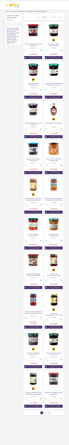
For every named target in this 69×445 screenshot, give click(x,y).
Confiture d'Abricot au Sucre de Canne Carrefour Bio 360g (33, 199)
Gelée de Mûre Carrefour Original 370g (33, 159)
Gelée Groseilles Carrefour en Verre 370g (33, 123)
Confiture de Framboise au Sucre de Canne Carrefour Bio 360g (53, 314)
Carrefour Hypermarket (18, 11)
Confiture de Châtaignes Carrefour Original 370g (33, 274)
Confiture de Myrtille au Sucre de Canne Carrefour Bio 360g (33, 393)
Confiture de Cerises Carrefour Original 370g (33, 44)
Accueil (7, 11)
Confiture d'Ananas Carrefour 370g (53, 235)
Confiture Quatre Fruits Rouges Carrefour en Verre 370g (54, 84)
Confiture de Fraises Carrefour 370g (33, 84)
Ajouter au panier (34, 57)
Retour (11, 20)
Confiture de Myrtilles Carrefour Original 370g (54, 393)
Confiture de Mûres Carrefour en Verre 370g (53, 353)
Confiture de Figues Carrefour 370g (53, 44)
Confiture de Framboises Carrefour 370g (33, 353)
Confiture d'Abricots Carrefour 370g (33, 235)
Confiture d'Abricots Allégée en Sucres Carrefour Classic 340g (53, 199)
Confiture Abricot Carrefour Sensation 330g (53, 159)
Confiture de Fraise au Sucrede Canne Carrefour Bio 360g (54, 274)
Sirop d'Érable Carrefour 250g (54, 123)
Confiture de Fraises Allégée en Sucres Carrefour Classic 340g (33, 312)
